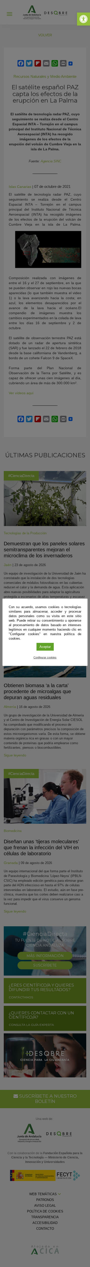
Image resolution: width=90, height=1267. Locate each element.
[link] (83, 19)
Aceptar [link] (45, 647)
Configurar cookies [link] (45, 657)
